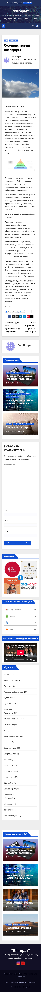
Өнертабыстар (10, 754)
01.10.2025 (12, 882)
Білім (6, 40)
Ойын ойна (8, 783)
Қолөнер (7, 742)
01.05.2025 (12, 907)
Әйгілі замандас (10, 816)
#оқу (34, 59)
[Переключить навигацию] (19, 26)
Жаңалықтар (13, 40)
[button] (33, 26)
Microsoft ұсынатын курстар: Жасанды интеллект (19, 378)
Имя (6, 510)
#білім (29, 59)
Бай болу (8, 760)
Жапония (8, 798)
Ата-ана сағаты (10, 680)
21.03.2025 (12, 932)
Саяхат (7, 795)
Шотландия (8, 804)
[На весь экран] (34, 660)
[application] (20, 652)
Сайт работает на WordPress (13, 974)
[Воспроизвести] (7, 660)
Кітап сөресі (9, 777)
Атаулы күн (8, 713)
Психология (9, 725)
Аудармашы (26, 393)
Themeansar (20, 977)
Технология (26, 372)
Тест (6, 730)
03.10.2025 (12, 857)
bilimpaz (18, 57)
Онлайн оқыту (15, 372)
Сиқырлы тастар (17, 427)
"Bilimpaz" (20, 11)
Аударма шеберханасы (13, 393)
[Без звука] (31, 660)
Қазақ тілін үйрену (11, 736)
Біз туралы (26, 987)
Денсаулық (8, 765)
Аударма (8, 423)
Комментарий (9, 464)
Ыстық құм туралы (18, 927)
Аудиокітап (8, 704)
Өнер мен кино (10, 748)
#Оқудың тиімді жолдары (22, 63)
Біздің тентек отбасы (19, 902)
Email (6, 521)
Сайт (6, 531)
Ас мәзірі (7, 674)
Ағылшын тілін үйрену (13, 719)
